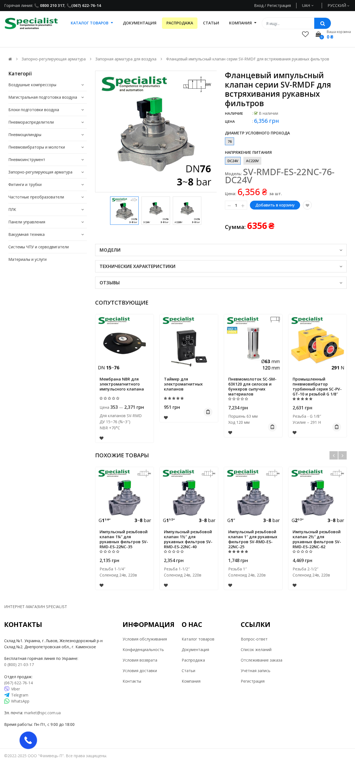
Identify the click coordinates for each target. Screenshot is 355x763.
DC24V (232, 160)
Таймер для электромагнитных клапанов (183, 384)
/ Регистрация (277, 5)
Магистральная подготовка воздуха (42, 97)
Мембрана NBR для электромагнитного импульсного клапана (122, 384)
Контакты (132, 681)
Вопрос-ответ (254, 639)
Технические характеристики (138, 266)
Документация (195, 649)
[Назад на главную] (10, 59)
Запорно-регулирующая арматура (40, 172)
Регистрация (253, 681)
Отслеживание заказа (261, 660)
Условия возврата (140, 660)
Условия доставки (140, 670)
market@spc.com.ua (42, 712)
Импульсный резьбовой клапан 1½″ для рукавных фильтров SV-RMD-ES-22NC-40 (188, 539)
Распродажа (193, 660)
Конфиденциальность (143, 649)
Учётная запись (255, 670)
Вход (258, 5)
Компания (191, 681)
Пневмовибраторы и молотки (36, 147)
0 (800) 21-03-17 (19, 664)
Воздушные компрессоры (32, 84)
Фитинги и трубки (25, 184)
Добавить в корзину (275, 205)
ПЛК (12, 209)
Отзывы (110, 283)
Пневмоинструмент (26, 159)
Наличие (234, 113)
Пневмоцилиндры (24, 134)
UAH (312, 5)
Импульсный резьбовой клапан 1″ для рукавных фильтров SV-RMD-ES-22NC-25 (252, 539)
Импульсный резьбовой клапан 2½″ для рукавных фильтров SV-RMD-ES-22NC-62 (317, 539)
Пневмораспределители (31, 122)
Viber (15, 688)
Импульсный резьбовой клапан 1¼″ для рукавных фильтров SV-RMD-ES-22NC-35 (124, 539)
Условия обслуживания (145, 639)
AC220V (252, 160)
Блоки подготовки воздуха (33, 109)
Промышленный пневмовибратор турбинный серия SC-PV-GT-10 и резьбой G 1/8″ (317, 386)
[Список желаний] (305, 34)
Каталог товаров (198, 639)
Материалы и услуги (27, 259)
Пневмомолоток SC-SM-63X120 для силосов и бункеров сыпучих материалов (252, 386)
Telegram (19, 695)
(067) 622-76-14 (86, 5)
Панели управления (26, 221)
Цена (230, 121)
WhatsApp (20, 701)
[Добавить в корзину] (208, 412)
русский (337, 5)
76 (230, 141)
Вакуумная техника (26, 234)
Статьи (188, 670)
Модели (110, 250)
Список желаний (256, 649)
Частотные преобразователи (36, 197)
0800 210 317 (51, 5)
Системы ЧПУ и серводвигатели (38, 246)
